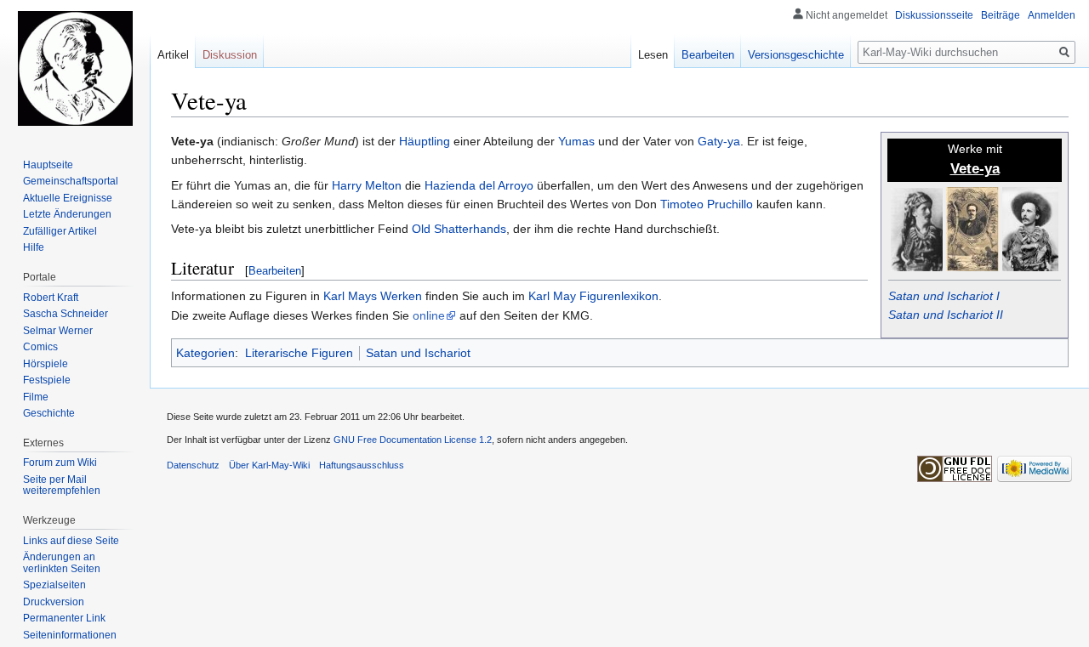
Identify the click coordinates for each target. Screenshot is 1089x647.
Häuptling (424, 141)
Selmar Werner (58, 331)
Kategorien (205, 353)
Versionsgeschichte (796, 54)
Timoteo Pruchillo (706, 204)
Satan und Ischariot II (945, 314)
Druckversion (53, 602)
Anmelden (1051, 15)
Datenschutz (193, 465)
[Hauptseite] (75, 68)
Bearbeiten (274, 270)
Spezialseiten (54, 585)
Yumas (576, 141)
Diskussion (229, 54)
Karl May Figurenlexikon (593, 296)
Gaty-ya (719, 141)
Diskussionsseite (934, 15)
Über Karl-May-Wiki (269, 465)
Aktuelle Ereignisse (67, 198)
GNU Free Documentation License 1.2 (413, 439)
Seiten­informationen (70, 635)
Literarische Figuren (299, 353)
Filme (35, 397)
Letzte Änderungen (67, 214)
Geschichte (49, 413)
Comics (40, 347)
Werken (401, 296)
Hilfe (33, 247)
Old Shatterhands (459, 229)
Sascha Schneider (65, 314)
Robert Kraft (50, 298)
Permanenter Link (64, 618)
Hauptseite (48, 165)
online (429, 315)
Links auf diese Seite (71, 541)
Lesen (653, 54)
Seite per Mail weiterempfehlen (61, 485)
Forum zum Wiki (60, 462)
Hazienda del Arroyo (479, 185)
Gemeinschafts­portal (70, 181)
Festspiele (47, 380)
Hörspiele (45, 364)
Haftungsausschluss (361, 465)
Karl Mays (350, 296)
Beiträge (1000, 15)
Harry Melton (367, 185)
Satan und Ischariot (418, 353)
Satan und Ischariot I (944, 296)
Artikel (173, 54)
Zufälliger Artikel (60, 231)
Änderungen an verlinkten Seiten (61, 563)
